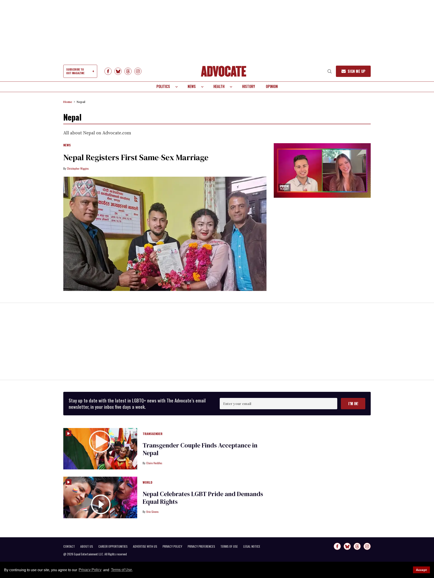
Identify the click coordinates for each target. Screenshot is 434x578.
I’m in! (353, 403)
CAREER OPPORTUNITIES (112, 546)
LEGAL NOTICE (251, 546)
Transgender (153, 434)
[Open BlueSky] (118, 71)
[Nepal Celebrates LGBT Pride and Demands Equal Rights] (100, 497)
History (248, 86)
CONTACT (69, 546)
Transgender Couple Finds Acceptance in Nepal (200, 449)
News (192, 86)
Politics (163, 86)
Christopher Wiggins (78, 168)
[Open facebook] (108, 71)
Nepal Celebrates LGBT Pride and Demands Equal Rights (203, 498)
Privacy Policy (90, 570)
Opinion (272, 86)
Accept (421, 570)
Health (218, 86)
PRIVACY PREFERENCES (201, 546)
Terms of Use (121, 570)
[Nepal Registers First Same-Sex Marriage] (165, 234)
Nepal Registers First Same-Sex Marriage (135, 157)
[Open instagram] (138, 71)
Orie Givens (152, 512)
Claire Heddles (154, 463)
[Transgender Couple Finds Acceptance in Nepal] (100, 448)
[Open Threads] (128, 71)
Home (67, 102)
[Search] (329, 71)
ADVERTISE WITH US (145, 546)
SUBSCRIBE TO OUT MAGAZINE (75, 71)
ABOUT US (86, 546)
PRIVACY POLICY (172, 546)
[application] (322, 170)
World (147, 482)
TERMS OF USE (229, 546)
